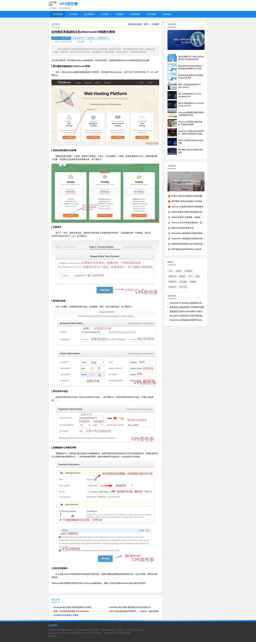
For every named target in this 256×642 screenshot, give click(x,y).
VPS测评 (105, 14)
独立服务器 (89, 14)
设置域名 (91, 38)
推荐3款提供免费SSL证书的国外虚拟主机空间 (192, 244)
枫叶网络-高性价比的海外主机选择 (187, 201)
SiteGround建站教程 (93, 583)
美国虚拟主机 (78, 38)
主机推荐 (119, 14)
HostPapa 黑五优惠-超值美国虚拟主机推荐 (72, 607)
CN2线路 (183, 282)
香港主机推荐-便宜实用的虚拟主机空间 (189, 212)
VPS (170, 271)
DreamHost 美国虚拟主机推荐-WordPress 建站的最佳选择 (197, 238)
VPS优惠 (73, 14)
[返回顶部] (250, 575)
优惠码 (193, 282)
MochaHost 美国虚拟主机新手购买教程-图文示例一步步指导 (198, 233)
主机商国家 (135, 14)
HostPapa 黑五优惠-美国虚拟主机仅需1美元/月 (130, 607)
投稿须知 (167, 14)
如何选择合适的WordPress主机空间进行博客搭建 (193, 249)
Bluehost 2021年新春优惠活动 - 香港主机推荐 (192, 222)
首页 (146, 24)
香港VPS (172, 282)
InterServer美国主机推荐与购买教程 (187, 206)
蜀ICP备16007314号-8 (113, 633)
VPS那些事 (58, 14)
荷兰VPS (183, 287)
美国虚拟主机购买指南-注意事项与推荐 (186, 307)
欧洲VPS (172, 287)
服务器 (182, 276)
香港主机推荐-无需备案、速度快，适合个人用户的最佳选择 (198, 217)
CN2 (190, 276)
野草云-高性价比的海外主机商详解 (187, 196)
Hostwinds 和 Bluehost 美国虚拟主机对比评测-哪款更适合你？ (197, 303)
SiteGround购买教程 (61, 38)
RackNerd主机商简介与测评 (65, 615)
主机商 (178, 271)
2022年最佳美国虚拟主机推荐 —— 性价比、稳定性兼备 (134, 611)
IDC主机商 (151, 14)
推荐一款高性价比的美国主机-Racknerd (71, 611)
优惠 (197, 276)
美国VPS (172, 276)
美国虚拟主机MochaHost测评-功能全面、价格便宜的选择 (194, 311)
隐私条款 (52, 636)
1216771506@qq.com (134, 630)
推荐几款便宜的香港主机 (183, 228)
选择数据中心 (103, 38)
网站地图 (127, 633)
